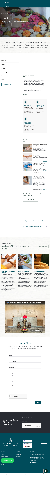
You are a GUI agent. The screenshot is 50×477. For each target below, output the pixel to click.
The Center (3, 464)
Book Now (6, 24)
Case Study (4, 72)
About (2, 454)
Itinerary (3, 76)
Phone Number (12, 379)
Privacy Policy (4, 468)
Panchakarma (18, 454)
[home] (6, 4)
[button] (47, 4)
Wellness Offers (12, 367)
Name (10, 355)
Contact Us (3, 466)
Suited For (3, 60)
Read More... (45, 151)
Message (11, 385)
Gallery (2, 462)
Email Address (12, 361)
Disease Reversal (4, 456)
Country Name (12, 373)
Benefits (3, 64)
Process (3, 68)
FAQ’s (2, 79)
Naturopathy (18, 456)
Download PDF (30, 199)
